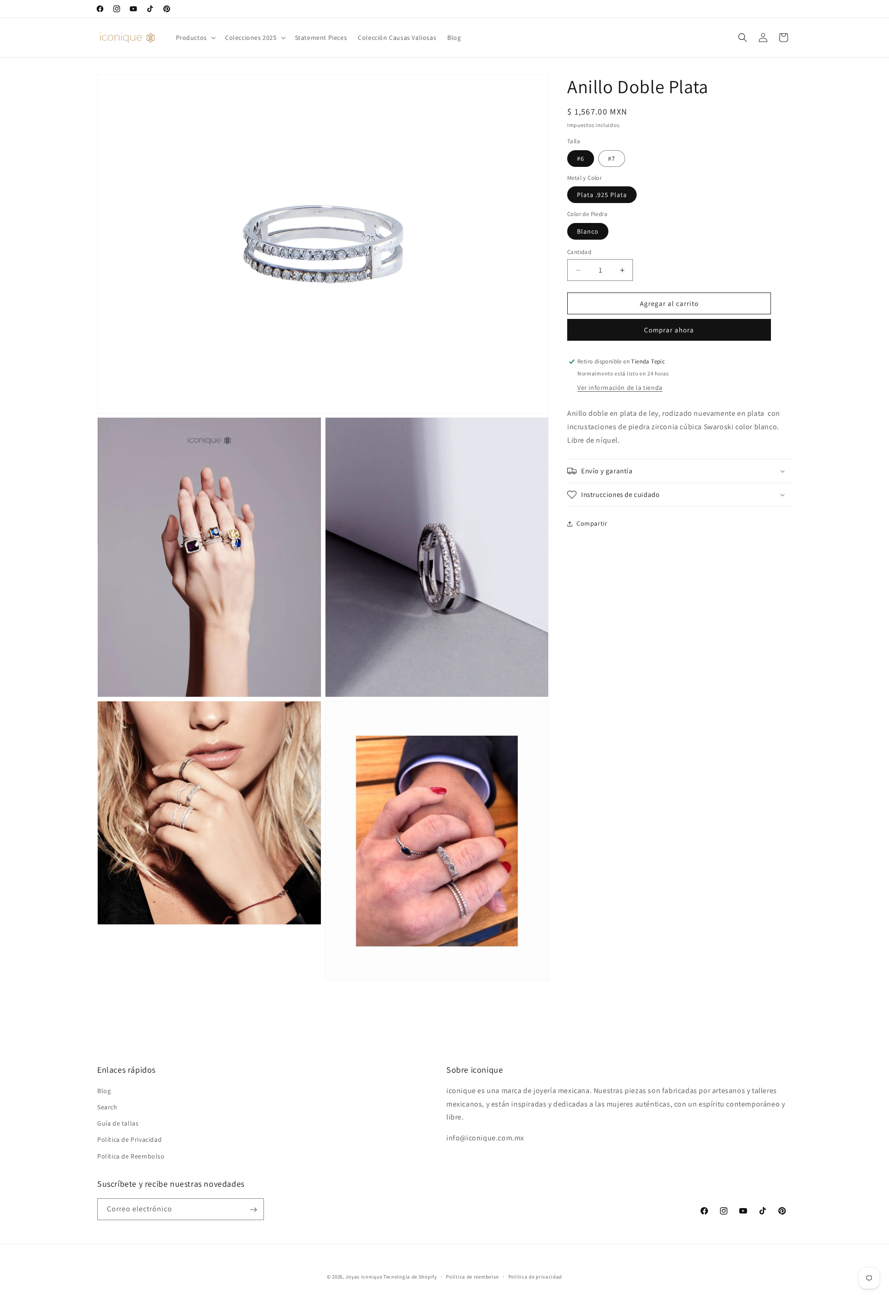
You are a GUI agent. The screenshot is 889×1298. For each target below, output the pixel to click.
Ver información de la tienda (620, 387)
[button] (194, 37)
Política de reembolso (472, 1276)
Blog (104, 1091)
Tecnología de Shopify (410, 1276)
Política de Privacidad (129, 1140)
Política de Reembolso (131, 1156)
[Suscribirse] (253, 1210)
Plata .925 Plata (602, 195)
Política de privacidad (535, 1276)
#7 (611, 158)
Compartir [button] (591, 523)
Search (107, 1107)
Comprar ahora (669, 329)
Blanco (588, 231)
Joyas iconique (363, 1276)
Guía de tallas (117, 1124)
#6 (580, 158)
